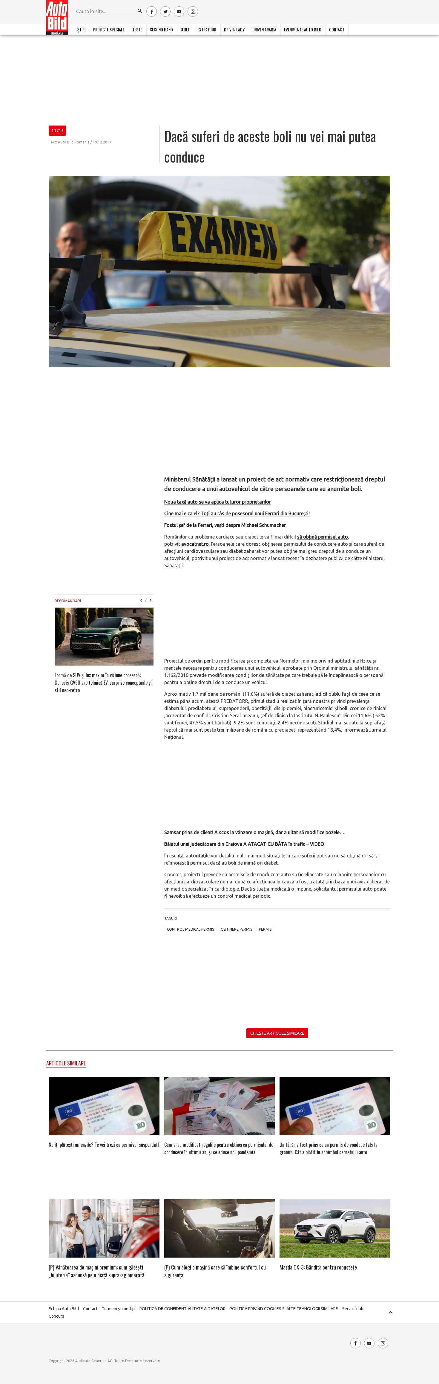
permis (265, 929)
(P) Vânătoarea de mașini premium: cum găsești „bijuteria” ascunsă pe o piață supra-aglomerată (96, 1271)
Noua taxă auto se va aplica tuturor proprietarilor (217, 501)
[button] (140, 11)
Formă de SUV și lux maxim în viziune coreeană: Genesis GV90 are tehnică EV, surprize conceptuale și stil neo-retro (103, 683)
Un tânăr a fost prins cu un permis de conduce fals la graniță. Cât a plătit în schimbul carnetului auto (328, 1148)
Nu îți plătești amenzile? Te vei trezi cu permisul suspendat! (104, 1144)
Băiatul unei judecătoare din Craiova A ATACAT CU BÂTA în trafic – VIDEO (244, 844)
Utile (185, 29)
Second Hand (161, 29)
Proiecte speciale (109, 29)
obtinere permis (236, 929)
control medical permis (190, 929)
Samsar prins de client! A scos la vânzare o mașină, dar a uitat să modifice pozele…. (254, 832)
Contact (336, 29)
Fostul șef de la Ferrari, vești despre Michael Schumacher (225, 525)
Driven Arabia (264, 29)
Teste (137, 29)
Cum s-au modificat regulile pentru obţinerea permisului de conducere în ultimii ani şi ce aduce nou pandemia (218, 1148)
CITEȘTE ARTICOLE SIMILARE (277, 1033)
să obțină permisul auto (322, 536)
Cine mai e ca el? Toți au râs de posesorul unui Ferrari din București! (237, 513)
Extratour (206, 29)
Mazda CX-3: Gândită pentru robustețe (318, 1267)
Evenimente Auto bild (302, 29)
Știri (81, 29)
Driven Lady (234, 29)
